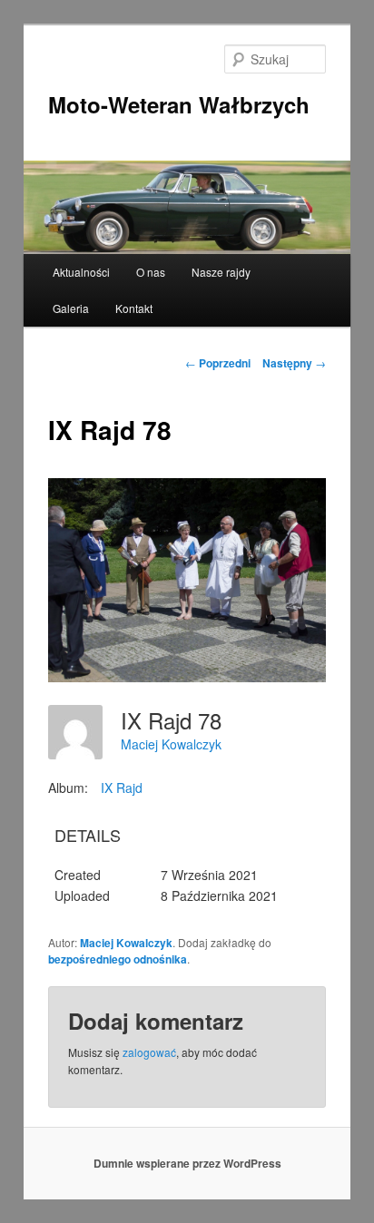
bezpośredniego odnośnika (117, 959)
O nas (150, 271)
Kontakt (134, 308)
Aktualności (81, 271)
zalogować (149, 1052)
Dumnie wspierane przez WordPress (187, 1163)
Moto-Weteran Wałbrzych (179, 104)
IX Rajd (122, 787)
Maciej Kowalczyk (171, 744)
